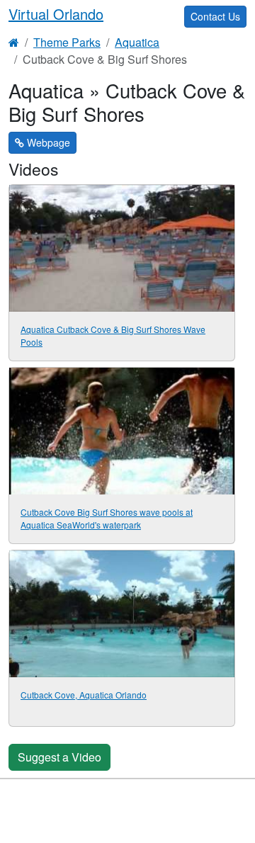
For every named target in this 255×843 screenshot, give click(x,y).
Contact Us (215, 16)
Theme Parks (67, 42)
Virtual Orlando (55, 14)
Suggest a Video (59, 757)
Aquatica (137, 42)
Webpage (47, 142)
